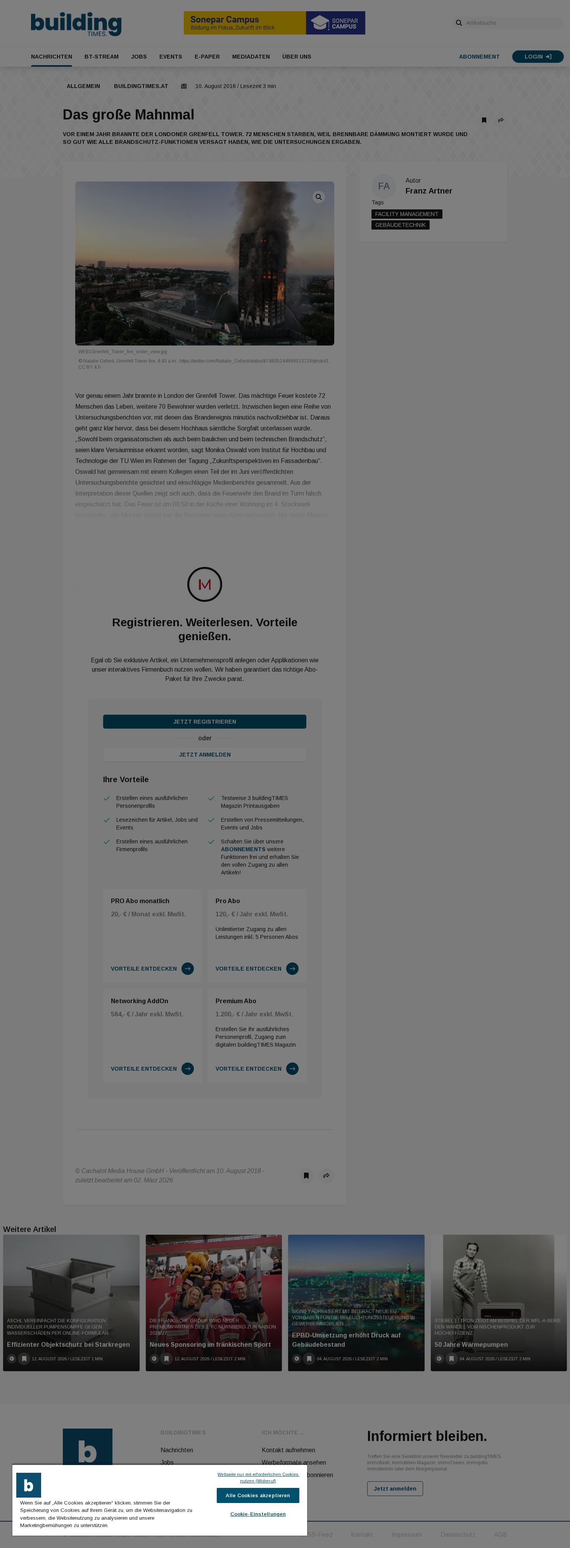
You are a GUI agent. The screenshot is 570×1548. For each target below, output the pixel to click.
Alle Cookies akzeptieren (258, 1495)
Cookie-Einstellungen (258, 1514)
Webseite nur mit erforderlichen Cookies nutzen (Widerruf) (258, 1477)
